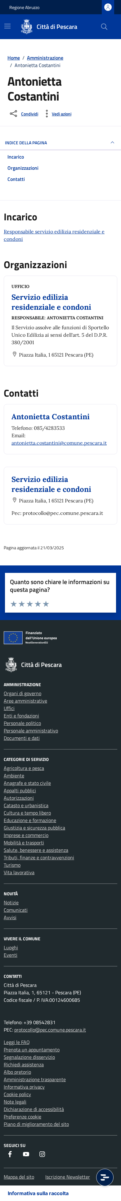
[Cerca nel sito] (104, 26)
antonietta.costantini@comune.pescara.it (59, 443)
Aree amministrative (25, 700)
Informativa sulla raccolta (38, 1193)
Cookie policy (17, 1094)
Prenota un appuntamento (32, 1049)
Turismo (12, 865)
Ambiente (14, 775)
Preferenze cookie (22, 1116)
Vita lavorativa (19, 872)
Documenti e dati (22, 738)
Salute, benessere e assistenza (36, 850)
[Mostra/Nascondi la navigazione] (7, 26)
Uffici (9, 708)
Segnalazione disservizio (29, 1057)
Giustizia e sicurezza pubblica (34, 827)
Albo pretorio (17, 1072)
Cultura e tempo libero (27, 812)
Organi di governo (22, 693)
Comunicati (16, 910)
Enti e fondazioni (21, 715)
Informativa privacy (24, 1087)
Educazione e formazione (30, 820)
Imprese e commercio (26, 835)
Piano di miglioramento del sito (36, 1124)
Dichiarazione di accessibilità (34, 1109)
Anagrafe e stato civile (27, 783)
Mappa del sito (19, 1177)
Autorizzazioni (19, 798)
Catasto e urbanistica (26, 805)
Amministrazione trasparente (35, 1079)
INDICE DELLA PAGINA (26, 142)
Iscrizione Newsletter (67, 1177)
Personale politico (22, 723)
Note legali (15, 1101)
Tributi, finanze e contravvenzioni (39, 857)
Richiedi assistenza (24, 1064)
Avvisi (10, 917)
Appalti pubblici (20, 790)
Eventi (10, 955)
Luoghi (11, 947)
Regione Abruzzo (24, 7)
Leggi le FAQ (17, 1042)
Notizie (11, 902)
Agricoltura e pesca (24, 768)
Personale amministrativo (31, 730)
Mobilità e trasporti (24, 842)
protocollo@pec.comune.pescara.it (50, 1029)
